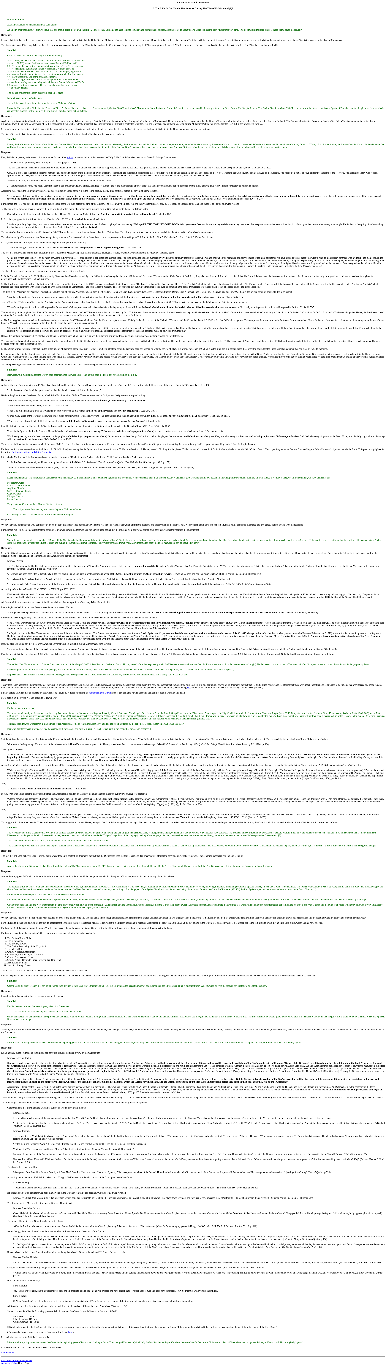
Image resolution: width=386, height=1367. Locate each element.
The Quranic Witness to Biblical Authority (31, 452)
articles (70, 157)
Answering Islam (9, 1363)
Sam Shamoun (8, 1352)
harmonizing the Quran (100, 692)
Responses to (16, 1360)
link (189, 687)
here (70, 1332)
